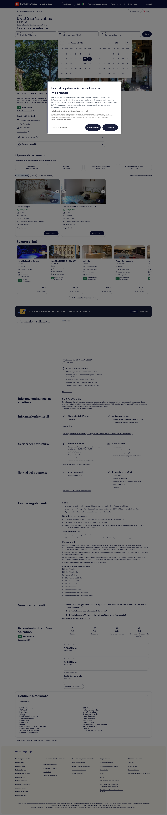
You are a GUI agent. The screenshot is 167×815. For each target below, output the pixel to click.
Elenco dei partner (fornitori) (61, 119)
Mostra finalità (60, 127)
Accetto (110, 127)
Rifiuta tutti (93, 127)
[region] (84, 108)
